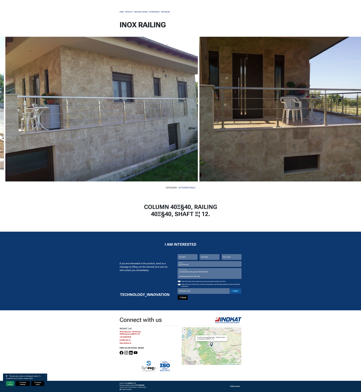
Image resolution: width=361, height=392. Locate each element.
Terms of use (123, 387)
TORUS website (235, 386)
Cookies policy (142, 387)
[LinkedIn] (131, 353)
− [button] (184, 332)
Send (183, 297)
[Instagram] (126, 353)
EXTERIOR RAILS (187, 187)
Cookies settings (126, 389)
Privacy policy (132, 387)
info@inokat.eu (125, 340)
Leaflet (224, 364)
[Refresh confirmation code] (235, 291)
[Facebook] (121, 353)
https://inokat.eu (125, 343)
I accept (10, 383)
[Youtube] (135, 353)
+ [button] (184, 330)
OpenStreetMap (231, 364)
